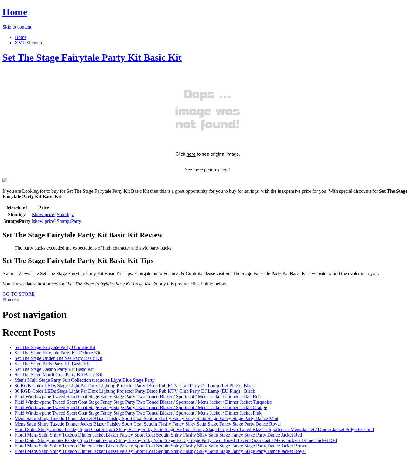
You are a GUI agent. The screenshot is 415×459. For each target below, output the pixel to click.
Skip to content (16, 26)
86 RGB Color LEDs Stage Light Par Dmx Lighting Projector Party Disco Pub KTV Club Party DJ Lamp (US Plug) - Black (135, 385)
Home (14, 11)
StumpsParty (69, 221)
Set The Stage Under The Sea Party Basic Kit (58, 358)
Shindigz (65, 214)
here (224, 169)
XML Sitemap (28, 42)
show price (43, 214)
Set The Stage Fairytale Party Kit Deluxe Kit (57, 352)
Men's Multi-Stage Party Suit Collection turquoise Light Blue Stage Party (85, 380)
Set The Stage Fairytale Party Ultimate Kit (55, 347)
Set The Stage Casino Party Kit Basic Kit (54, 369)
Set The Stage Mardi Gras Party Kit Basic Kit (58, 374)
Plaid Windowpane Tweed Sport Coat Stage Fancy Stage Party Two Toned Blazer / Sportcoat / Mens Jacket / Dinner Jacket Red (138, 396)
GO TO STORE (18, 294)
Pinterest (10, 299)
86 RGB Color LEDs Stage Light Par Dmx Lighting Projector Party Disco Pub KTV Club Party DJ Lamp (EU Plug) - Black (135, 391)
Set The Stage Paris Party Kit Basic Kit (52, 363)
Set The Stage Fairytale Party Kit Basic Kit (92, 57)
